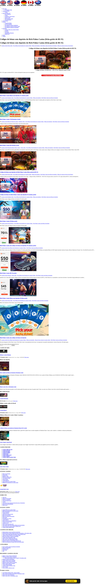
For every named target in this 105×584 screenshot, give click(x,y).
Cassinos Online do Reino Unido (9, 457)
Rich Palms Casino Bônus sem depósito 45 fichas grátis (13, 298)
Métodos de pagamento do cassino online (10, 482)
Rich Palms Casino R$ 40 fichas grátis (9, 145)
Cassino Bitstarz (3, 410)
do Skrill (6, 30)
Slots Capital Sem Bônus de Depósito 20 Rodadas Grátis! (11, 372)
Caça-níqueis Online (6, 478)
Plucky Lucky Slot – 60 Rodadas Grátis (8, 386)
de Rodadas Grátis (8, 9)
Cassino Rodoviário (4, 398)
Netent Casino (7, 17)
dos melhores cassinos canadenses (11, 25)
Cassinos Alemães (6, 456)
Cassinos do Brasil (6, 450)
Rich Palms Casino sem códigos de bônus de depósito (13, 337)
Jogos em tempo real (6, 13)
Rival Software (8, 14)
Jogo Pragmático (8, 19)
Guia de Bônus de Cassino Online (8, 481)
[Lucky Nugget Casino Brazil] (4, 439)
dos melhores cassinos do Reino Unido (12, 26)
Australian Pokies (8, 23)
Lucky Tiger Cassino (4, 466)
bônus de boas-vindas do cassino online (42, 340)
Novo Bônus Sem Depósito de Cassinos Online (22, 45)
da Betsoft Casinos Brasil (10, 16)
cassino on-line (5, 45)
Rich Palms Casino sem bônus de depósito (48, 45)
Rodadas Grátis (11, 97)
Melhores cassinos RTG (7, 477)
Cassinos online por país (7, 449)
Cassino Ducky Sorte (4, 489)
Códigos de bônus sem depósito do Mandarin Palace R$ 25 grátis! (13, 428)
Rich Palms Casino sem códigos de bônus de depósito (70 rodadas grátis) (18, 245)
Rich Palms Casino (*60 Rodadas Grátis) (10, 119)
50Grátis (9, 275)
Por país (4, 21)
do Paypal (7, 31)
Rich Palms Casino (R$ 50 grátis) (8, 273)
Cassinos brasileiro (6, 452)
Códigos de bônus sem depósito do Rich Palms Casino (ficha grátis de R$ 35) (19, 172)
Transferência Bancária (9, 32)
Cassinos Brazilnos (6, 451)
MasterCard (7, 34)
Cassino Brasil (5, 20)
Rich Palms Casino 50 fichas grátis (8, 221)
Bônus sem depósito (36, 45)
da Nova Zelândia (8, 24)
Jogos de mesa (5, 479)
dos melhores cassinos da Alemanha (12, 27)
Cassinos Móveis (5, 480)
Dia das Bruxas (11, 223)
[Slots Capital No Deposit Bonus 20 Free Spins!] (4, 370)
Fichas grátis (10, 45)
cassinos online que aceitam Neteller (12, 29)
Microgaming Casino (9, 18)
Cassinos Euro (5, 453)
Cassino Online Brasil (6, 455)
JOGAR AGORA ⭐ (71, 581)
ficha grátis (4, 8)
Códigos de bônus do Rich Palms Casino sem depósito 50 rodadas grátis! (18, 194)
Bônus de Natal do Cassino (13, 121)
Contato (3, 36)
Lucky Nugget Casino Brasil (6, 442)
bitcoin (3, 35)
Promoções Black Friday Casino (14, 147)
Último (6, 12)
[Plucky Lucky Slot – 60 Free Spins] (4, 384)
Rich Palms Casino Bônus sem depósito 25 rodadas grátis (14, 95)
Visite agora (26, 357)
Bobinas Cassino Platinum (5, 354)
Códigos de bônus (5, 11)
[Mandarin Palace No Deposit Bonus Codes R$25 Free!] (4, 425)
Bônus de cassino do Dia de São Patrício (65, 45)
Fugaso (6, 15)
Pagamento (4, 28)
